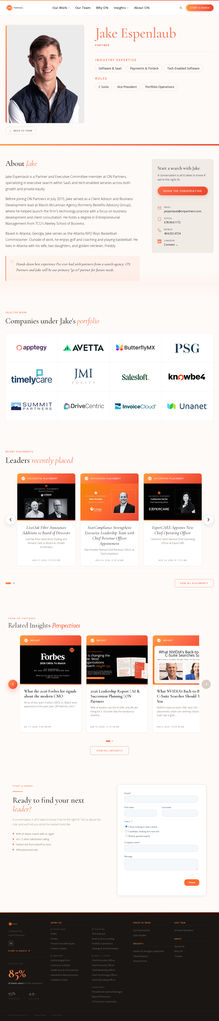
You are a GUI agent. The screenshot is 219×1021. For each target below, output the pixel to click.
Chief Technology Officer (104, 974)
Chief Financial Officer (103, 965)
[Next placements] (208, 520)
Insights (120, 8)
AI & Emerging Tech (60, 960)
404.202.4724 (172, 233)
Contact (178, 956)
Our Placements (141, 930)
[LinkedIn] (11, 943)
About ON (142, 8)
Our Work (60, 8)
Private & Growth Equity (63, 943)
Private (54, 938)
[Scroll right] (206, 684)
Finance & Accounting (103, 938)
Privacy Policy (40, 1015)
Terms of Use (56, 1015)
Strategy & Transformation (105, 948)
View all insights (109, 750)
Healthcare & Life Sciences (64, 970)
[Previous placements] (10, 520)
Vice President (127, 87)
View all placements (194, 583)
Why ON (102, 8)
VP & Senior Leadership (104, 1001)
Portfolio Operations (102, 943)
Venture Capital (58, 948)
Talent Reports (140, 956)
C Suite (104, 87)
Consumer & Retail (60, 965)
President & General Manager (107, 991)
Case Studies (139, 935)
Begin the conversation (183, 191)
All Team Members (183, 930)
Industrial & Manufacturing (64, 974)
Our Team (83, 8)
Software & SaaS (110, 68)
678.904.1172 (172, 222)
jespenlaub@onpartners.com (182, 211)
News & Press (140, 960)
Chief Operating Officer (104, 979)
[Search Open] (181, 8)
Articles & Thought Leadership (148, 951)
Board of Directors (101, 996)
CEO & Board (98, 933)
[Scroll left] (12, 684)
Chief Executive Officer (103, 960)
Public (54, 933)
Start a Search (199, 7)
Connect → (171, 244)
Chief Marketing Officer (103, 970)
